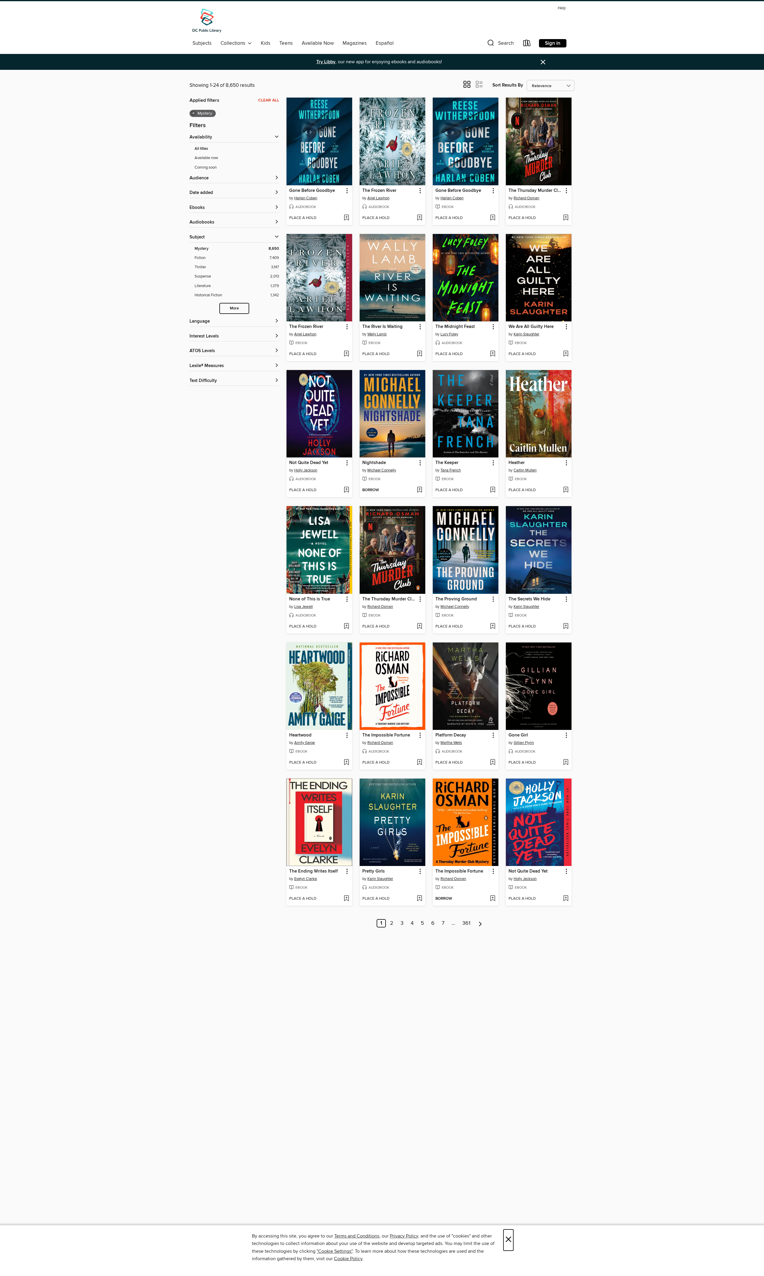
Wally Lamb (376, 334)
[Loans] (527, 44)
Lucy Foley (449, 334)
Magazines (355, 43)
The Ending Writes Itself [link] (313, 871)
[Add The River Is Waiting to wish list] (419, 354)
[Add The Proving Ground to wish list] (492, 627)
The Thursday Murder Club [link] (536, 190)
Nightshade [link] (374, 463)
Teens (286, 43)
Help (562, 8)
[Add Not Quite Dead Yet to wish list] (346, 490)
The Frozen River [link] (379, 190)
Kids (265, 43)
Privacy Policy (404, 1236)
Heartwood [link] (300, 735)
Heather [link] (517, 463)
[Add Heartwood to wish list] (346, 763)
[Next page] (480, 923)
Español (385, 43)
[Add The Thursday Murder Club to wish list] (565, 218)
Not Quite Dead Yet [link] (308, 463)
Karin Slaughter (526, 334)
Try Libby (325, 62)
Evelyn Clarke (305, 878)
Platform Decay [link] (450, 735)
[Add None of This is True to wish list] (346, 627)
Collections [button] (234, 43)
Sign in (552, 43)
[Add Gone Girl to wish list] (565, 763)
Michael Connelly (381, 470)
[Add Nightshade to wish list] (419, 490)
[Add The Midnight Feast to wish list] (492, 354)
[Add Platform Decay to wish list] (492, 763)
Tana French (450, 470)
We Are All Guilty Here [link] (531, 326)
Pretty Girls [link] (373, 871)
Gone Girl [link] (518, 735)
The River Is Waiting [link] (382, 326)
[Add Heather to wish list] (565, 490)
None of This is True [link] (309, 599)
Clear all (268, 100)
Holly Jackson (305, 470)
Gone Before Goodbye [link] (312, 190)
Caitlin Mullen (525, 470)
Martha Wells (451, 742)
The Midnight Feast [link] (455, 326)
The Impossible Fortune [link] (386, 735)
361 (466, 923)
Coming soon (206, 167)
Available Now (318, 43)
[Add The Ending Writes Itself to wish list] (346, 899)
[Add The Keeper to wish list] (492, 490)
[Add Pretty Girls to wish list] (419, 899)
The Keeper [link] (446, 463)
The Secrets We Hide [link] (529, 599)
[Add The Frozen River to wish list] (419, 218)
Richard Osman (526, 198)
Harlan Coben (305, 198)
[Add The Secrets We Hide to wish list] (565, 627)
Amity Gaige (304, 742)
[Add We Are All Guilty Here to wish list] (565, 354)
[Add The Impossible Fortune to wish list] (419, 763)
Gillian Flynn (524, 742)
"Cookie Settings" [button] (334, 1251)
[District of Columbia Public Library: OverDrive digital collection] (207, 20)
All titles (201, 148)
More (234, 308)
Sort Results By (507, 85)
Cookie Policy (348, 1259)
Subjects (202, 43)
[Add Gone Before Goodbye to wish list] (346, 218)
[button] (500, 44)
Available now (206, 157)
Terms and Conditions (356, 1236)
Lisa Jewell (303, 606)
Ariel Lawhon (378, 198)
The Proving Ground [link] (456, 599)
